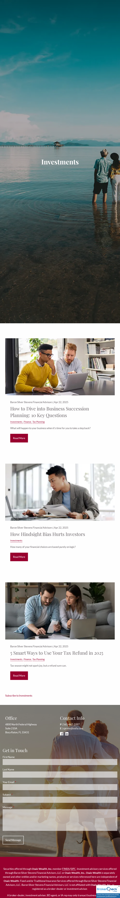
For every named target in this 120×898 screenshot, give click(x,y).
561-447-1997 (71, 724)
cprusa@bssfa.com (73, 728)
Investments (16, 421)
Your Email (20, 782)
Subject (18, 794)
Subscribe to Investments (18, 695)
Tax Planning (38, 421)
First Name (9, 757)
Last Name (8, 769)
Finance (27, 421)
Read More (19, 438)
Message (19, 807)
